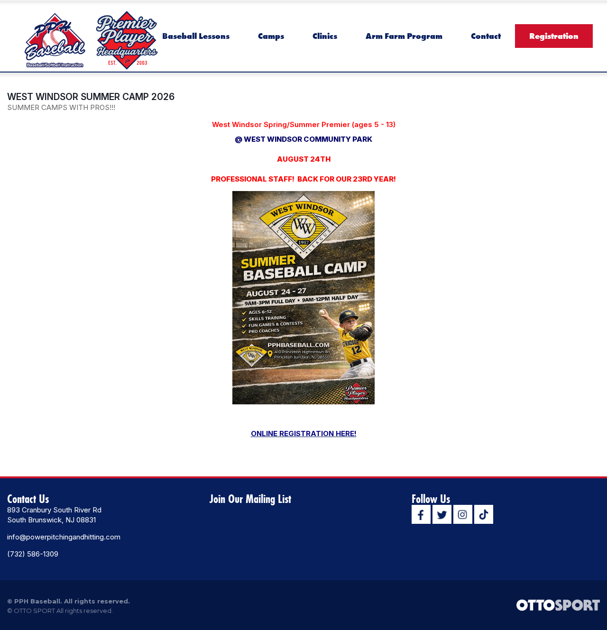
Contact (486, 36)
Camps (271, 36)
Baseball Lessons (196, 36)
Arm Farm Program (404, 36)
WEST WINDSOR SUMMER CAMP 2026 (91, 96)
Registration (554, 36)
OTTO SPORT (34, 610)
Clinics (325, 36)
